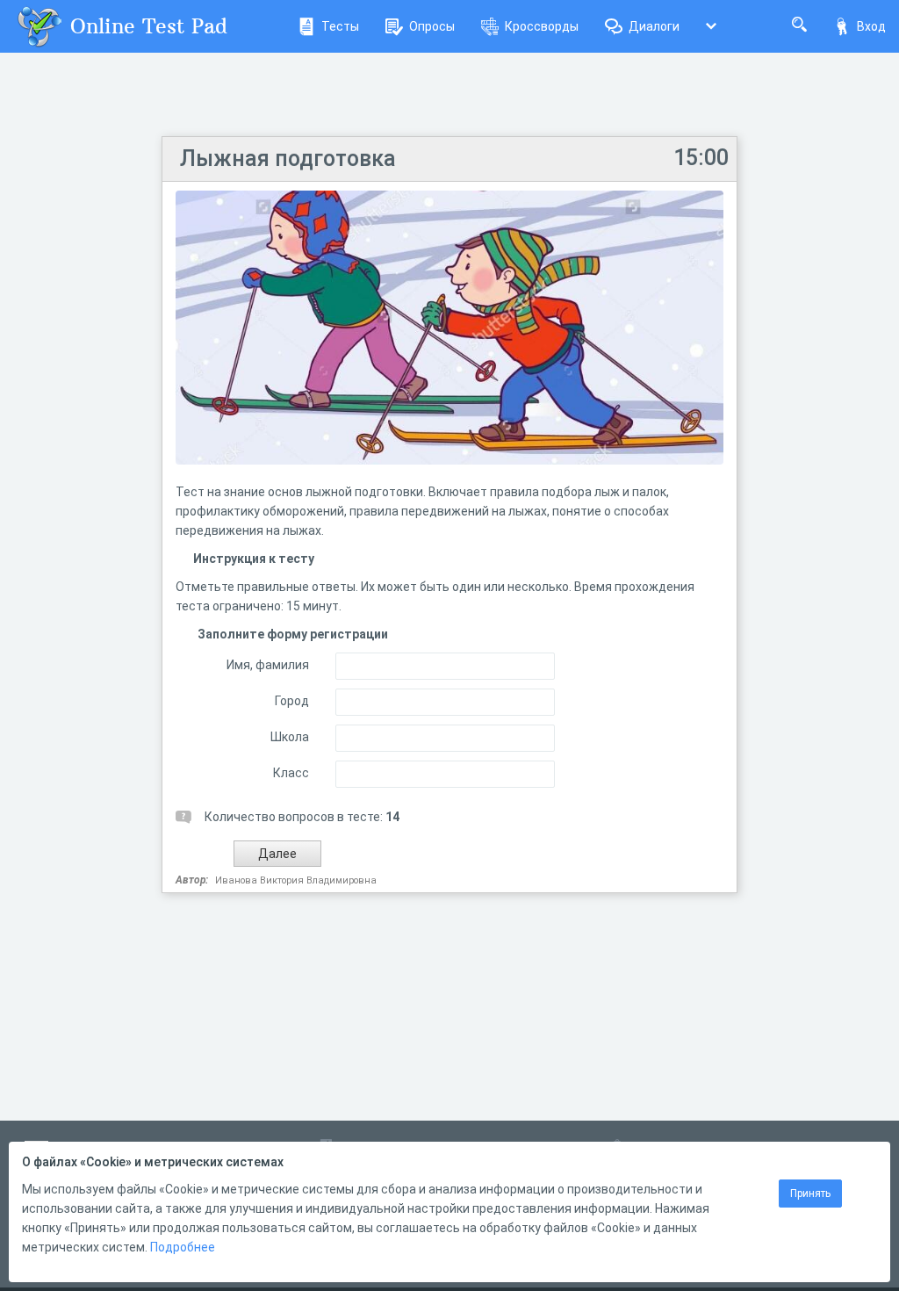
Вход (871, 26)
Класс (291, 773)
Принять (810, 1193)
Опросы (432, 26)
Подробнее (182, 1247)
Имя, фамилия (268, 665)
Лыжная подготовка (288, 158)
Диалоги (654, 26)
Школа (289, 737)
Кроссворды (542, 26)
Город (292, 701)
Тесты (340, 26)
